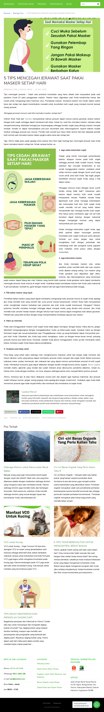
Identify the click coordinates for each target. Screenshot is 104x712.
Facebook (25, 412)
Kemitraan (56, 4)
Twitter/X (36, 412)
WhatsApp (49, 412)
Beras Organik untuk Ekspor (48, 682)
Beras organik (94, 364)
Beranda (9, 4)
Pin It (60, 412)
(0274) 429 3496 (16, 668)
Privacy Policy (46, 703)
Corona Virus (25, 89)
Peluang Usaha (43, 663)
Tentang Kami (26, 4)
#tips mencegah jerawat (54, 418)
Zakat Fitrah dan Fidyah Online (49, 687)
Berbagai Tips (18, 13)
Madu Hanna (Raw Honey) (47, 669)
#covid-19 (15, 418)
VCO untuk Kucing (13, 542)
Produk (42, 4)
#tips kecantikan (31, 418)
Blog (69, 4)
